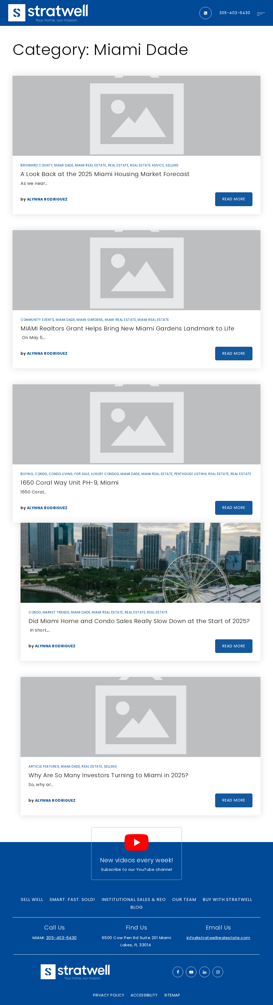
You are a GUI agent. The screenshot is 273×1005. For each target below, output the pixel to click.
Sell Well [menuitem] (32, 899)
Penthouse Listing (190, 474)
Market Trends (56, 612)
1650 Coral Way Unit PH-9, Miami (70, 482)
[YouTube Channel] (191, 972)
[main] (136, 434)
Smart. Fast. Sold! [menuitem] (72, 899)
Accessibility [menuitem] (144, 995)
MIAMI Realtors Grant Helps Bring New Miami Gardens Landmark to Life (128, 328)
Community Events (37, 319)
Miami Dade (63, 165)
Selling (172, 165)
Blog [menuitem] (136, 907)
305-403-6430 (234, 13)
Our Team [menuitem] (184, 899)
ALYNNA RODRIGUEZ (47, 199)
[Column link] (136, 853)
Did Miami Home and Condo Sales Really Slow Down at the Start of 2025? (139, 621)
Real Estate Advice (147, 165)
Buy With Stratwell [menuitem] (227, 899)
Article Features (44, 766)
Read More (233, 199)
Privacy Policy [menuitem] (108, 995)
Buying (27, 474)
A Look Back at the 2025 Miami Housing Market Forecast (105, 174)
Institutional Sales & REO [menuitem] (134, 899)
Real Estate (118, 165)
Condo (41, 474)
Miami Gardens (90, 319)
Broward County (37, 165)
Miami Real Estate (90, 165)
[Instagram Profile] (217, 972)
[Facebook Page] (177, 972)
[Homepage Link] (48, 12)
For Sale (82, 474)
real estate (218, 474)
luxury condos (105, 474)
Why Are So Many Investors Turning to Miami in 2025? (109, 775)
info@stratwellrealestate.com (218, 937)
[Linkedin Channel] (204, 972)
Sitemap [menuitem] (172, 995)
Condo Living (61, 474)
